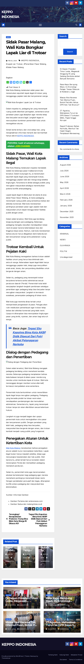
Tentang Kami (53, 655)
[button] (76, 25)
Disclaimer (63, 659)
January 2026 (66, 206)
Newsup (33, 656)
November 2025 (67, 217)
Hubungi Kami (64, 655)
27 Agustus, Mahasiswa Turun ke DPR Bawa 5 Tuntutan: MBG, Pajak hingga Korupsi (69, 115)
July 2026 (64, 171)
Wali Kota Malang (13, 448)
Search (63, 36)
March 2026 (65, 194)
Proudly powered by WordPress (13, 656)
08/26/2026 (52, 629)
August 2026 (65, 165)
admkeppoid (9, 562)
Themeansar (6, 658)
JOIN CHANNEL (22, 146)
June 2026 (64, 176)
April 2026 (64, 188)
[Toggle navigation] (40, 25)
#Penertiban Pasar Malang (35, 64)
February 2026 (66, 200)
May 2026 (64, 182)
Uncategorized (66, 257)
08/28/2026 (11, 605)
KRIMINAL (64, 234)
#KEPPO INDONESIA (30, 60)
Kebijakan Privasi (76, 655)
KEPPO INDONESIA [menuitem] (25, 136)
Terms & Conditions (75, 659)
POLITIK (63, 251)
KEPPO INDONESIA (19, 644)
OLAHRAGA (65, 245)
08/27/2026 (11, 629)
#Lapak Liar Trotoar (14, 64)
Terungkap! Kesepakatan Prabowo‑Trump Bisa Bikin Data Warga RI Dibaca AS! (18, 519)
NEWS (8, 37)
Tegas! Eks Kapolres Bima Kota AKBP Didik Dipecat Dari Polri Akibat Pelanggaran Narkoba (29, 336)
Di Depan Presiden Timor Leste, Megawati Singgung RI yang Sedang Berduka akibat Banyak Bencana (70, 74)
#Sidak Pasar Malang (15, 67)
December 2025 (67, 211)
